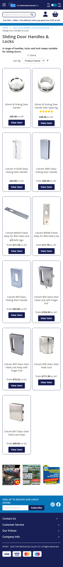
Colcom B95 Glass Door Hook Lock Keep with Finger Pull (16, 367)
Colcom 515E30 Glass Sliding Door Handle (16, 170)
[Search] (32, 14)
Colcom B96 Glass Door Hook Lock (46, 366)
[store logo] (25, 5)
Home (5, 27)
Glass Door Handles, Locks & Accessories (31, 27)
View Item (16, 122)
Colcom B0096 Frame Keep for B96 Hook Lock (46, 234)
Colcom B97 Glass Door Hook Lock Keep (16, 433)
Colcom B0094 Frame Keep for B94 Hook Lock (16, 234)
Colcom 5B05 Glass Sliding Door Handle (46, 170)
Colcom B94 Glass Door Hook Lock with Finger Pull (46, 300)
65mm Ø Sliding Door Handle (16, 106)
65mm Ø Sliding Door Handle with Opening (46, 106)
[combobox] (18, 14)
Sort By (17, 60)
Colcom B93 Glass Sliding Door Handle (16, 298)
